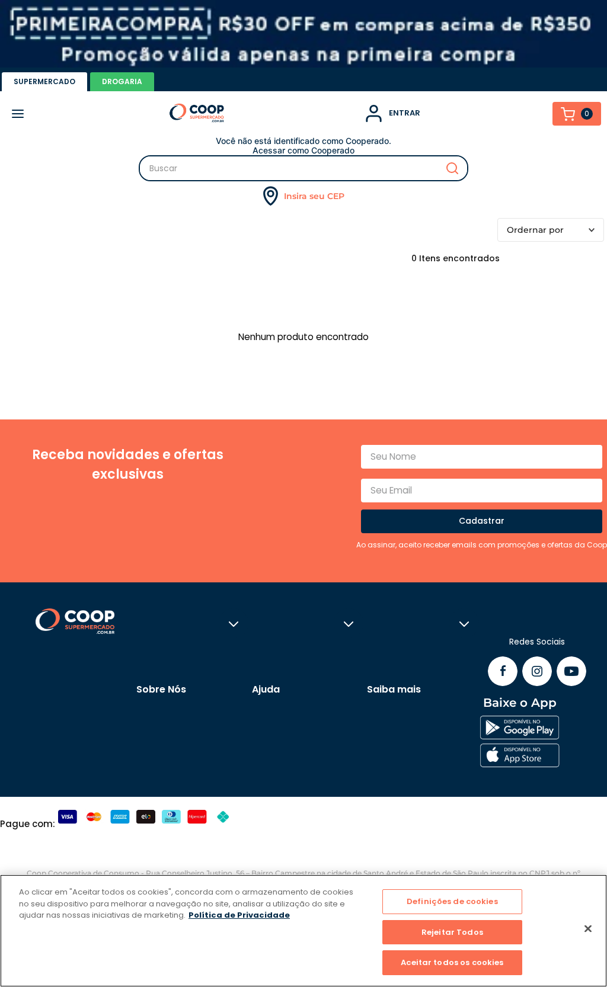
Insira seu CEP (314, 196)
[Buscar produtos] (452, 168)
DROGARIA (122, 81)
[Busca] (303, 168)
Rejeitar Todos (452, 932)
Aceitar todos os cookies (452, 962)
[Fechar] (588, 929)
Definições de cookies (452, 901)
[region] (303, 930)
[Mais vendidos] (550, 230)
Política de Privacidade (239, 915)
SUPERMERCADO (44, 81)
